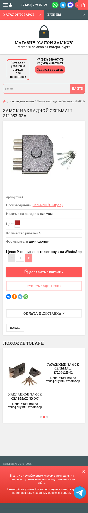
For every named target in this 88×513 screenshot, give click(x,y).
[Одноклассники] (14, 296)
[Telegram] (20, 296)
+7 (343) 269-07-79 (34, 5)
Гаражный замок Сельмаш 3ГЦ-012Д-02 (63, 368)
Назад (15, 328)
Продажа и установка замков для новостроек (18, 69)
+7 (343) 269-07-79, (50, 59)
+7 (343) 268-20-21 (49, 63)
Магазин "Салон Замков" (44, 42)
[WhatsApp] (25, 296)
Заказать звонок (50, 69)
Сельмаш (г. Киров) (48, 205)
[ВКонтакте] (8, 296)
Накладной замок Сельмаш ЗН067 (25, 396)
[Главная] (4, 101)
